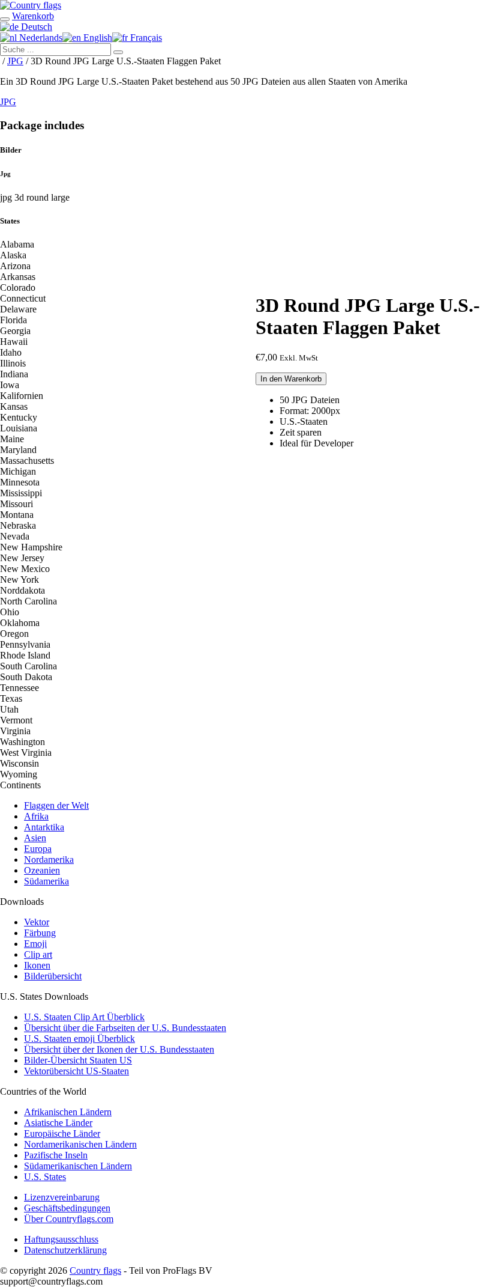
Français (145, 37)
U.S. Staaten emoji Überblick (79, 1038)
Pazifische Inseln (56, 1155)
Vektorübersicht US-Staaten (76, 1071)
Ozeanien (42, 870)
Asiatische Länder (58, 1123)
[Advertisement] (374, 198)
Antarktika (44, 827)
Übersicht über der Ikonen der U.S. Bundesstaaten (119, 1049)
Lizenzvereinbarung (62, 1197)
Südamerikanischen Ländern (78, 1166)
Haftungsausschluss (61, 1239)
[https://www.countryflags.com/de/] (30, 5)
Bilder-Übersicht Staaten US (78, 1060)
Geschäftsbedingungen (67, 1208)
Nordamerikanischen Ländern (80, 1144)
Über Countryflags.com (68, 1219)
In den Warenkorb (291, 378)
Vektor (36, 922)
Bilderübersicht (53, 976)
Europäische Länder (62, 1133)
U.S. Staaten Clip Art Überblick (84, 1017)
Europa (38, 849)
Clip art (38, 954)
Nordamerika (49, 859)
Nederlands (39, 37)
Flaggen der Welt (56, 805)
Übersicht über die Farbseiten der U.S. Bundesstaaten (125, 1028)
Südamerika (46, 881)
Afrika (36, 816)
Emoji (35, 944)
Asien (35, 838)
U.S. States (45, 1177)
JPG (15, 61)
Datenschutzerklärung (65, 1250)
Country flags (95, 1270)
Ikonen (37, 965)
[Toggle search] (5, 19)
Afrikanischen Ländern (68, 1112)
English (96, 37)
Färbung (40, 933)
